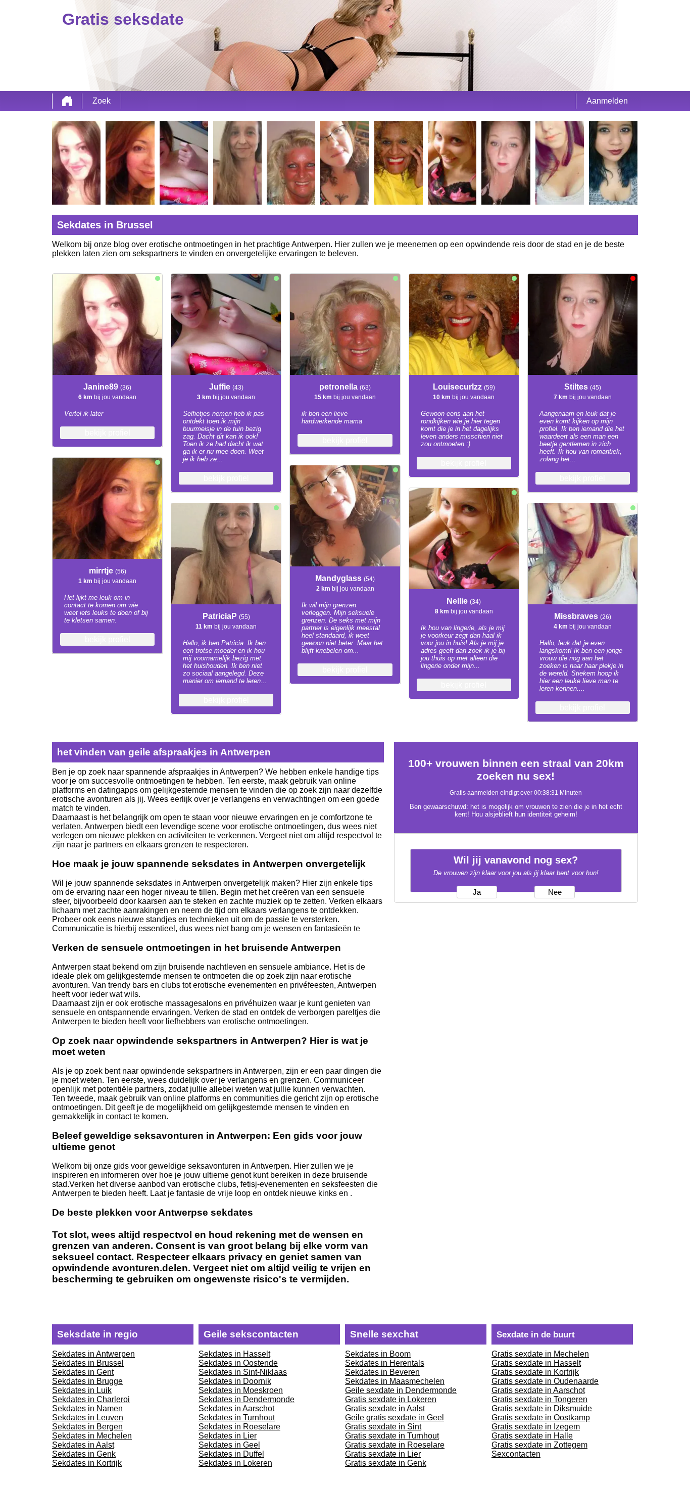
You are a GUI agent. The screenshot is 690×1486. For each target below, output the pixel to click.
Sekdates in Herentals (384, 1363)
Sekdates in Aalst (83, 1445)
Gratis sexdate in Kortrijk (535, 1372)
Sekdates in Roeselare (239, 1426)
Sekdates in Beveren (382, 1372)
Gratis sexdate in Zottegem (539, 1445)
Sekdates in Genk (84, 1454)
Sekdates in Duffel (231, 1454)
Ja (477, 892)
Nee (555, 892)
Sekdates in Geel (229, 1445)
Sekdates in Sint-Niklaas (243, 1372)
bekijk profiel (107, 432)
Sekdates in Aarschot (236, 1408)
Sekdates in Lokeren (235, 1463)
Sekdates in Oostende (238, 1363)
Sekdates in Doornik (235, 1381)
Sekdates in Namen (87, 1408)
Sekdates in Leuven (87, 1417)
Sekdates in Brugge (87, 1381)
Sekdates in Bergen (87, 1426)
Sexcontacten (515, 1454)
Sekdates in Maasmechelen (395, 1381)
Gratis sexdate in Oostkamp (540, 1417)
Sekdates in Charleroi (91, 1399)
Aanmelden (607, 101)
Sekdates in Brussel (88, 1363)
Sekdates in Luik (82, 1390)
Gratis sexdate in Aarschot (538, 1390)
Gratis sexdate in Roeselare (395, 1445)
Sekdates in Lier (228, 1435)
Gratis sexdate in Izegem (535, 1426)
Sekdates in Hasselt (234, 1354)
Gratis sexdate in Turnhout (392, 1435)
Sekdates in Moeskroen (241, 1390)
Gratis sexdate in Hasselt (536, 1363)
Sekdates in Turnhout (237, 1417)
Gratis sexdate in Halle (532, 1435)
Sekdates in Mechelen (92, 1435)
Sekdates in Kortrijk (87, 1463)
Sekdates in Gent (83, 1372)
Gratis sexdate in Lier (383, 1454)
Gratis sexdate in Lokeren (390, 1399)
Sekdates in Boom (378, 1354)
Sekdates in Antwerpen (93, 1354)
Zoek (101, 101)
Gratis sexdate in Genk (385, 1463)
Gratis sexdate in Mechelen (540, 1354)
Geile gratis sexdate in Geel (394, 1417)
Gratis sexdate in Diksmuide (541, 1408)
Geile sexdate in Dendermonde (401, 1390)
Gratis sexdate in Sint (383, 1426)
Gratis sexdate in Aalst (385, 1408)
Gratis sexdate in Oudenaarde (545, 1381)
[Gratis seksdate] (67, 101)
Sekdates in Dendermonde (246, 1399)
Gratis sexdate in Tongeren (539, 1399)
